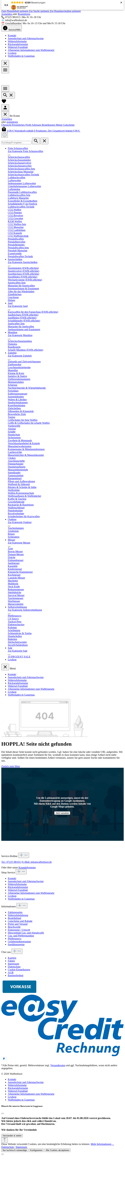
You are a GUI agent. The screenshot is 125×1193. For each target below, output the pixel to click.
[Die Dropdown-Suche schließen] (44, 141)
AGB (11, 972)
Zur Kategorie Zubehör (20, 355)
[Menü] (5, 70)
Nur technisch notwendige (15, 1150)
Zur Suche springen (39, 11)
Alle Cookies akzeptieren (57, 1150)
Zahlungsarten (15, 912)
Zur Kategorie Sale (17, 650)
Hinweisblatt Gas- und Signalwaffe (26, 932)
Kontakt (12, 35)
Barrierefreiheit (15, 975)
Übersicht (6, 125)
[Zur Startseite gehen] (13, 83)
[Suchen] (8, 95)
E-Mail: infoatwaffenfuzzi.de (37, 862)
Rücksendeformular (18, 44)
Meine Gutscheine (65, 125)
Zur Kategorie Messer (19, 542)
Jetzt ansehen (62, 813)
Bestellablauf (14, 918)
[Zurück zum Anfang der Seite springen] (4, 1140)
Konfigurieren (36, 1150)
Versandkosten (57, 1065)
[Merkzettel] (4, 102)
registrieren (12, 122)
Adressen (37, 125)
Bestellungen (49, 125)
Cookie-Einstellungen (19, 969)
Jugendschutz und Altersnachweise (26, 38)
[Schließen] (2, 1113)
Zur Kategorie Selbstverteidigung (25, 610)
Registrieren (24, 14)
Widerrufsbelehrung (18, 915)
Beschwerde (14, 927)
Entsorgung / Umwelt (19, 929)
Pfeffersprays (14, 938)
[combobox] (16, 142)
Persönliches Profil (22, 125)
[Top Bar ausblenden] (5, 63)
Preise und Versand (18, 924)
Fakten (11, 960)
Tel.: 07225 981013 (11, 862)
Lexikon (12, 53)
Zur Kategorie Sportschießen (22, 262)
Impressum (13, 963)
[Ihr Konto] (5, 107)
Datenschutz (14, 966)
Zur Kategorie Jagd (18, 306)
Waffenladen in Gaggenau (21, 56)
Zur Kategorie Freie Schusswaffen (25, 151)
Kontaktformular (27, 867)
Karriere (12, 958)
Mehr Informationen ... (102, 1144)
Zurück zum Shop (10, 766)
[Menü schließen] (5, 114)
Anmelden (7, 14)
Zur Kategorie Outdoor (20, 522)
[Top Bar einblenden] (4, 135)
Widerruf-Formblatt (18, 47)
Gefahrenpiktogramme (19, 941)
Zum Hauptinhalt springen (15, 11)
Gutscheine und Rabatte (20, 921)
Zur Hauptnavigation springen (65, 11)
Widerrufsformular (17, 41)
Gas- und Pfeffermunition (21, 935)
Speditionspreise (16, 944)
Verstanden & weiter (12, 1135)
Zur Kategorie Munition (20, 335)
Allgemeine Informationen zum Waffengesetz (31, 50)
